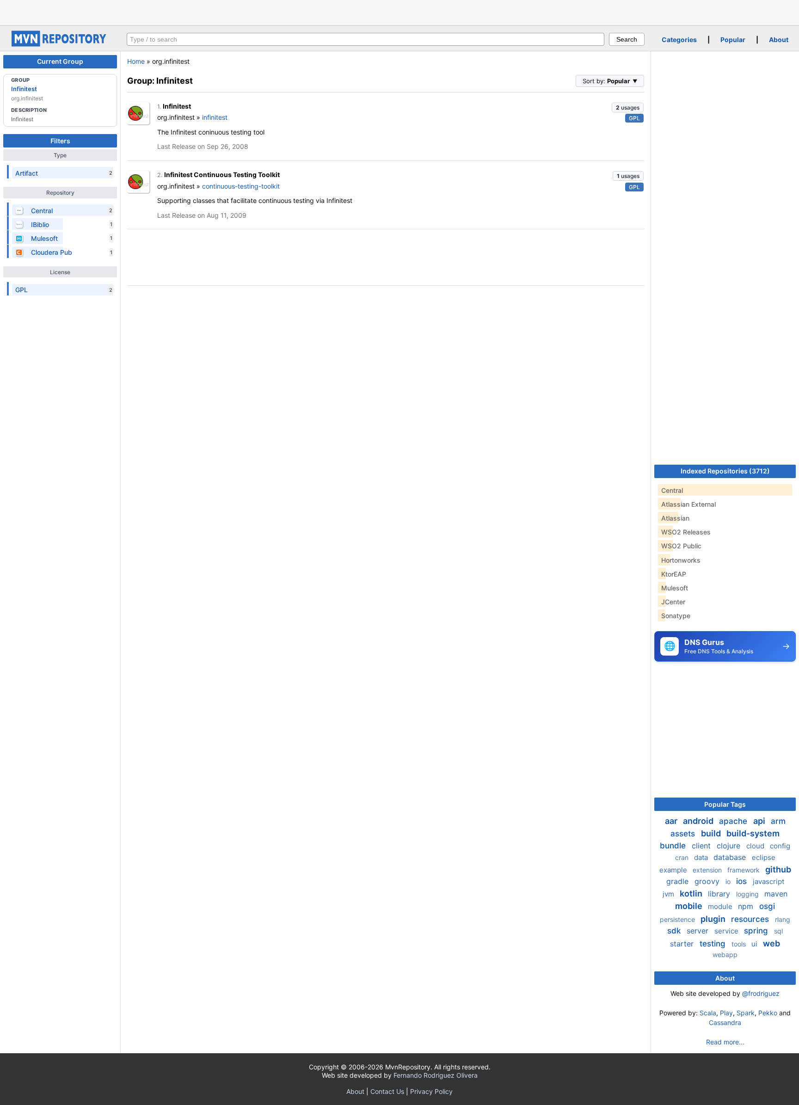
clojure (730, 845)
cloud (756, 845)
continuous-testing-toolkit (241, 186)
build (712, 833)
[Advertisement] (399, 11)
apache (734, 821)
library (720, 893)
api (760, 821)
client (702, 845)
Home (136, 61)
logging (748, 894)
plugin (714, 919)
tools (739, 944)
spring (757, 930)
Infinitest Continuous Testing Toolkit (222, 174)
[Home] (60, 44)
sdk (675, 930)
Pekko (767, 1013)
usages (627, 107)
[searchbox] (365, 39)
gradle (678, 881)
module (721, 906)
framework (744, 870)
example (674, 870)
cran (682, 857)
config (780, 845)
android (699, 821)
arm (778, 821)
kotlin (692, 893)
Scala (708, 1013)
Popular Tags (725, 804)
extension (708, 870)
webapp (725, 954)
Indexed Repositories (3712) (725, 471)
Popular (732, 39)
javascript (768, 881)
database (730, 857)
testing (714, 943)
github (778, 869)
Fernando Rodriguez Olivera (435, 1075)
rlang (782, 919)
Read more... (725, 1042)
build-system (753, 833)
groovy (708, 881)
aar (672, 821)
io (728, 881)
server (699, 930)
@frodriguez (761, 993)
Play (726, 1013)
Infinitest (24, 88)
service (727, 931)
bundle (674, 845)
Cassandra (725, 1022)
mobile (689, 906)
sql (778, 931)
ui (755, 943)
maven (775, 893)
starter (683, 943)
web (771, 943)
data (702, 857)
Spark (746, 1013)
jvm (669, 894)
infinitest (214, 117)
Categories (679, 39)
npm (747, 906)
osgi (767, 906)
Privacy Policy (431, 1091)
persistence (678, 919)
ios (742, 881)
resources (751, 919)
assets (683, 833)
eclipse (763, 857)
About (778, 39)
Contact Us (387, 1091)
